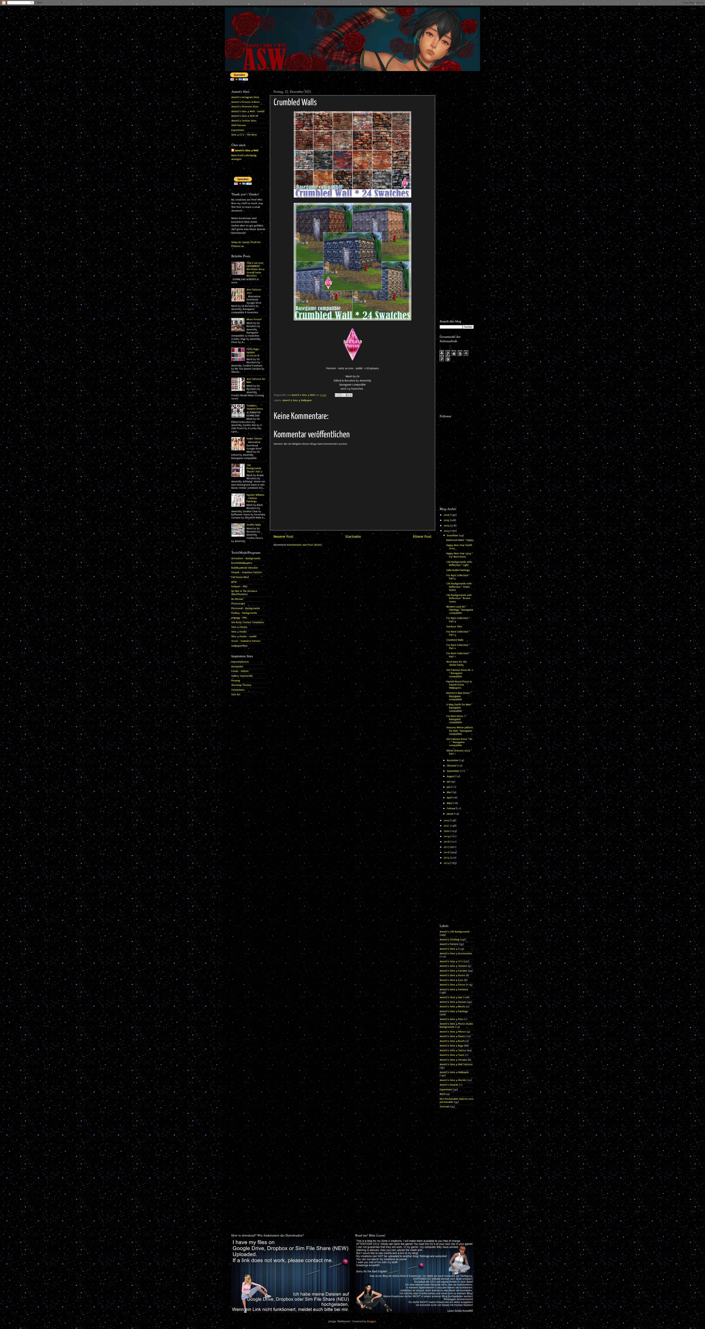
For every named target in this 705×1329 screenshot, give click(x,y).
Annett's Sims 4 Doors (452, 975)
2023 (447, 530)
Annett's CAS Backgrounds (455, 931)
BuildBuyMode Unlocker (244, 567)
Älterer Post (422, 537)
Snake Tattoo (254, 438)
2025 (447, 520)
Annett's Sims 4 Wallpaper (297, 400)
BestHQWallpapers (241, 563)
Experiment (237, 130)
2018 (447, 841)
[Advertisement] (457, 143)
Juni (449, 787)
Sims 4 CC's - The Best (244, 134)
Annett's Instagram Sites (245, 97)
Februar (451, 808)
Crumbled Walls (454, 640)
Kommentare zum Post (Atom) (304, 544)
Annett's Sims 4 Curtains (453, 970)
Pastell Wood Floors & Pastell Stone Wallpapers (459, 685)
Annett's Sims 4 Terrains (453, 1059)
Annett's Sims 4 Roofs (452, 1041)
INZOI (443, 1094)
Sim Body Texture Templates (247, 622)
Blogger (371, 1321)
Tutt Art (235, 694)
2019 (447, 836)
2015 (447, 857)
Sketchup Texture (241, 685)
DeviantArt (237, 666)
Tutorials (445, 1106)
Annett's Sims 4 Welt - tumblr (248, 111)
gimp (234, 581)
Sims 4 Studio (239, 631)
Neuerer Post (283, 537)
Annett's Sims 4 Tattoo (453, 1050)
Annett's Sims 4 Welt (246, 150)
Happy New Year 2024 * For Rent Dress (459, 555)
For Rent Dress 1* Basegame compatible (456, 719)
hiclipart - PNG (239, 586)
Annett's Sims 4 (448, 949)
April (450, 797)
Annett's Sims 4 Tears (452, 1055)
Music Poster (254, 319)
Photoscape (238, 603)
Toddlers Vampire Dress (255, 407)
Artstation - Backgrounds (245, 558)
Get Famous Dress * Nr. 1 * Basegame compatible (459, 742)
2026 (447, 514)
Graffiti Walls (254, 524)
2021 (447, 825)
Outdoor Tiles (454, 626)
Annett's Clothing (449, 939)
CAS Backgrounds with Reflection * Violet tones (459, 587)
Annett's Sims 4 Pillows (453, 1031)
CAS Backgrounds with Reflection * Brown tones (459, 598)
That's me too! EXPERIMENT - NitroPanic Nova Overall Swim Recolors (255, 269)
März (450, 803)
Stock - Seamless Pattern (245, 641)
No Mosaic (237, 599)
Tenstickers (238, 689)
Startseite (353, 537)
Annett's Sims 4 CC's (451, 961)
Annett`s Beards (449, 1084)
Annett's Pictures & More (245, 102)
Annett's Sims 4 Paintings (454, 1011)
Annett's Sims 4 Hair (451, 997)
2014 (447, 863)
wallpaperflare (239, 645)
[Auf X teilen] (344, 395)
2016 (447, 852)
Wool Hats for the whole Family (456, 663)
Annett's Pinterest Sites (244, 106)
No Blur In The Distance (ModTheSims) (244, 593)
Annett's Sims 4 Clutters (453, 966)
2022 (447, 820)
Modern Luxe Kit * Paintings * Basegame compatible (459, 610)
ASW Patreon (238, 125)
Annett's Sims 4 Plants (452, 1036)
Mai (449, 792)
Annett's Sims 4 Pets (451, 1019)
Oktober (452, 765)
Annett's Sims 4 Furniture (454, 989)
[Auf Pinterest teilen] (350, 395)
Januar (450, 813)
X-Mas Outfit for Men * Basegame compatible (459, 708)
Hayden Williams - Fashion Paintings (255, 498)
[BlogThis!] (340, 395)
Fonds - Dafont (240, 671)
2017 (447, 847)
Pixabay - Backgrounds (244, 613)
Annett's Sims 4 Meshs (452, 1006)
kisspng (235, 680)
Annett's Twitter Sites (243, 120)
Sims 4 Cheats (239, 627)
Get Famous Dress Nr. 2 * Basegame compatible (459, 673)
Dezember (453, 535)
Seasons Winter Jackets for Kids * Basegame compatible (459, 730)
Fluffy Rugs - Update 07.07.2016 (254, 352)
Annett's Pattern (449, 944)
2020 (447, 831)
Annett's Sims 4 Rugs (451, 1045)
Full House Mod (240, 577)
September (453, 771)
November (453, 760)
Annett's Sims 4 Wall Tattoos (456, 1064)
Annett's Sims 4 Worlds (453, 1080)
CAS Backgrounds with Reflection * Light (459, 563)
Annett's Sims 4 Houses (453, 1002)
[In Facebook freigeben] (347, 395)
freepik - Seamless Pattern (246, 572)
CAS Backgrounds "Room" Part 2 (254, 468)
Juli (449, 781)
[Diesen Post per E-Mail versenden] (337, 395)
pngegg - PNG (239, 617)
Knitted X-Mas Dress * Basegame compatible (458, 696)
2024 (447, 525)
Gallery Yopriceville (242, 676)
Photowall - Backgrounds (245, 608)
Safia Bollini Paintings (458, 570)
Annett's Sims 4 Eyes (451, 980)
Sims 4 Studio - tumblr (244, 636)
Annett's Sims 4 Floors (452, 984)
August (451, 776)
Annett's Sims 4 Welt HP (244, 116)
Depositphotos (240, 661)
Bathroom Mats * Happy (459, 540)
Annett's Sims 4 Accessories (456, 953)
